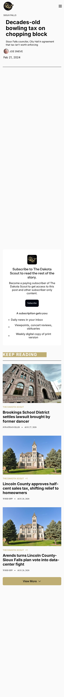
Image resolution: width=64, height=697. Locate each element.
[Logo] (8, 6)
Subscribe (32, 303)
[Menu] (60, 6)
